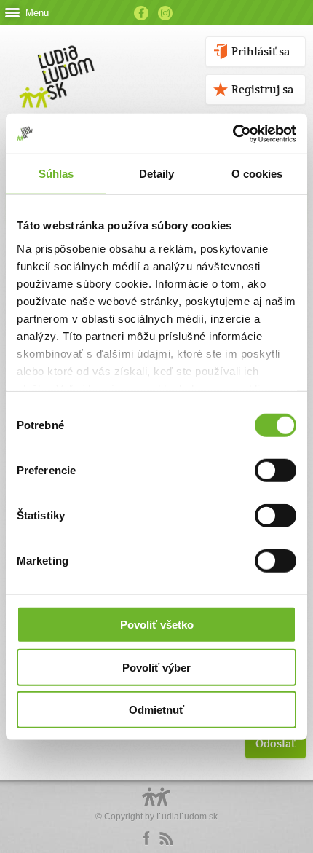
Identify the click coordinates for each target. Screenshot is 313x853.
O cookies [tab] (257, 174)
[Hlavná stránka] (54, 61)
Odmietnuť (156, 710)
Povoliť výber (156, 667)
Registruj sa (262, 89)
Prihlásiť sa (260, 51)
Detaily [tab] (157, 174)
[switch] (275, 470)
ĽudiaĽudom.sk (187, 816)
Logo (156, 804)
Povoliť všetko (157, 624)
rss (166, 838)
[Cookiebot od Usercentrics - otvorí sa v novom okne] (232, 133)
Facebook (141, 13)
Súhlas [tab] (56, 174)
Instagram (165, 13)
